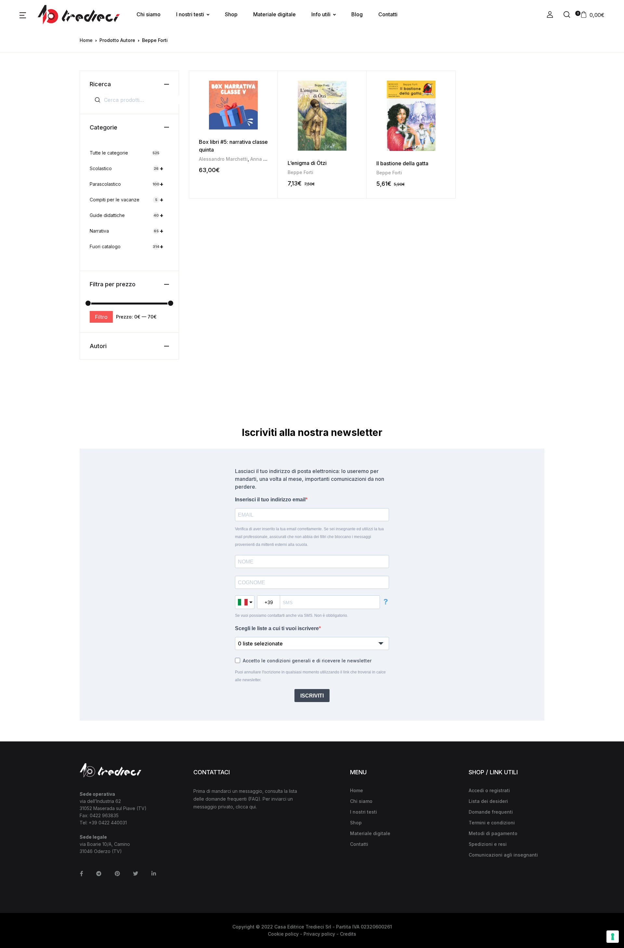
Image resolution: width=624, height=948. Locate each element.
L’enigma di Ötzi (307, 163)
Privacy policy (319, 934)
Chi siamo (148, 14)
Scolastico (126, 168)
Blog (357, 14)
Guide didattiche (126, 215)
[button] (23, 14)
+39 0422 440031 (108, 822)
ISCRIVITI (312, 695)
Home (86, 40)
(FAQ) (254, 799)
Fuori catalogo (126, 246)
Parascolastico (126, 184)
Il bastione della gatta (402, 163)
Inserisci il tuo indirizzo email (270, 499)
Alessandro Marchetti (223, 159)
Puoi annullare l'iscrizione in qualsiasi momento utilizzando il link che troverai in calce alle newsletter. (310, 676)
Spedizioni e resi (488, 844)
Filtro (101, 317)
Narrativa (126, 230)
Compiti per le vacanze (126, 199)
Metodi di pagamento (493, 833)
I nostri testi (190, 14)
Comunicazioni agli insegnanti (503, 855)
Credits (348, 934)
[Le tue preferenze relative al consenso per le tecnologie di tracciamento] (612, 936)
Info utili (321, 14)
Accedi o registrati (489, 790)
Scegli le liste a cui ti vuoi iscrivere (277, 628)
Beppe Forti (300, 172)
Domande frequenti (491, 812)
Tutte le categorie (124, 153)
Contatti (387, 14)
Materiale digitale (274, 14)
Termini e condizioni (492, 822)
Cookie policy (283, 934)
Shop (231, 14)
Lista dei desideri (488, 801)
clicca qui (246, 806)
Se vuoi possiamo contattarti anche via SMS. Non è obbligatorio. (291, 615)
